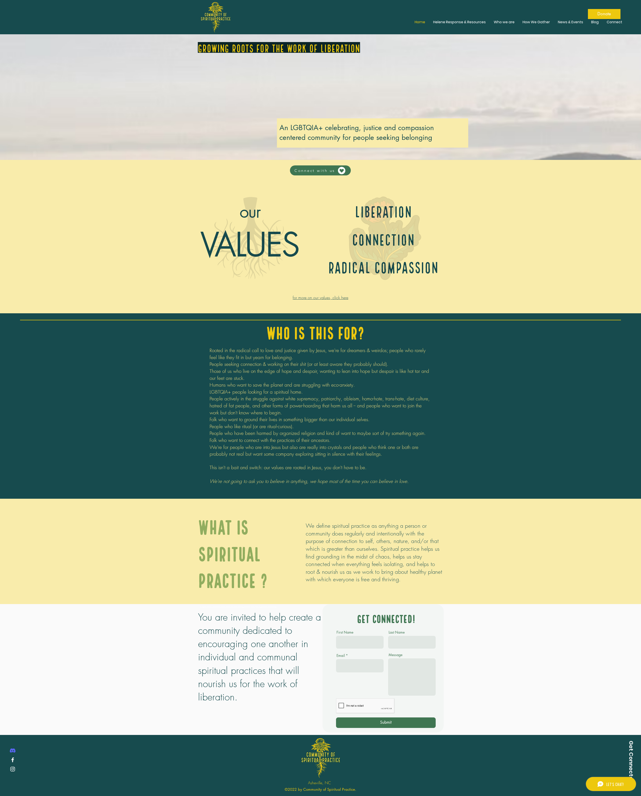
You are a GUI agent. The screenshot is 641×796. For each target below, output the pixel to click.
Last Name (397, 632)
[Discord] (13, 750)
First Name (345, 632)
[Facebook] (13, 760)
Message (395, 655)
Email (341, 655)
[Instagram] (13, 769)
